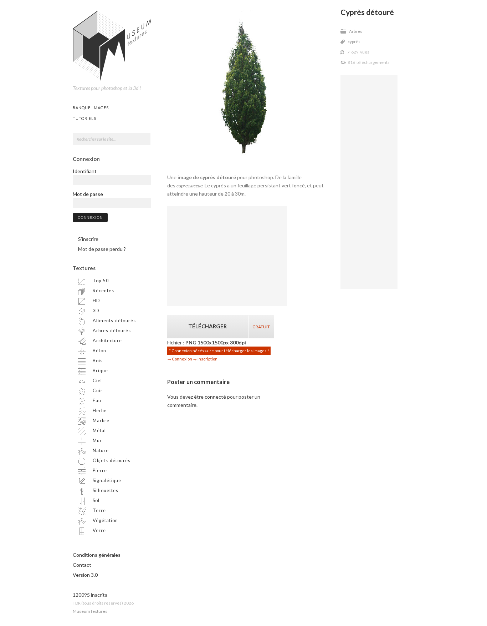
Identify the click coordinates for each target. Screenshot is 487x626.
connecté (215, 397)
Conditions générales (97, 555)
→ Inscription (205, 359)
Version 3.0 (85, 575)
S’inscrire (88, 239)
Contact (82, 565)
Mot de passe (88, 194)
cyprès (354, 41)
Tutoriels (84, 118)
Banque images (91, 107)
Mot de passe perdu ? (102, 249)
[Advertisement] (369, 182)
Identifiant (85, 171)
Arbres (355, 31)
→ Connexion (179, 359)
